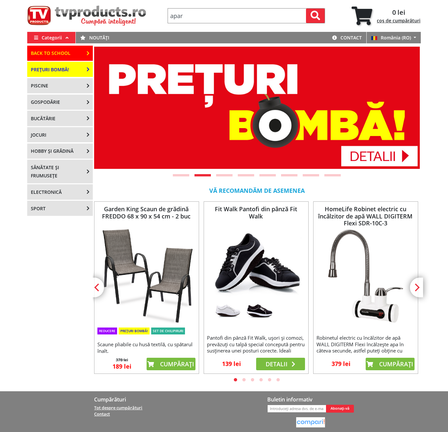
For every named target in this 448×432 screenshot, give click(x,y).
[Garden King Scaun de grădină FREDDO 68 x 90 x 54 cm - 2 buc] (146, 275)
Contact (350, 37)
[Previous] (107, 108)
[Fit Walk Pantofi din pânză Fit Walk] (256, 276)
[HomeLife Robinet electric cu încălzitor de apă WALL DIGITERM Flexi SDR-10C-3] (365, 276)
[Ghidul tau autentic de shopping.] (310, 422)
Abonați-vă (340, 408)
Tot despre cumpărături (118, 408)
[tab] (386, 16)
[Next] (407, 108)
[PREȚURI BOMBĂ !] (257, 108)
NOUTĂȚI (98, 37)
